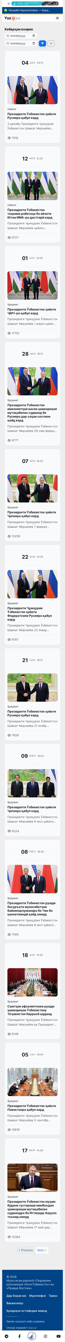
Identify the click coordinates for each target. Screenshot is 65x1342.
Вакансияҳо (14, 1303)
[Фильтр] (42, 43)
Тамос (53, 1295)
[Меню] (57, 18)
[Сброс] (51, 43)
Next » (41, 1250)
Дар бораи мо (16, 1295)
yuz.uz (32, 1327)
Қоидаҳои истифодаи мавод (26, 1311)
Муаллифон (37, 1295)
